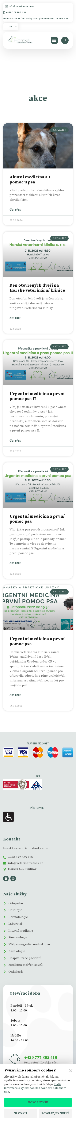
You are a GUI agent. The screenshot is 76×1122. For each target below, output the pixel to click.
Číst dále (15, 209)
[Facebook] (6, 878)
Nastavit (20, 1113)
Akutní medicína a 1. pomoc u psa (31, 180)
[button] (54, 40)
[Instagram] (13, 878)
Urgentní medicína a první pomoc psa (37, 519)
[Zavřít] (70, 1071)
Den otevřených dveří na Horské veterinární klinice (37, 288)
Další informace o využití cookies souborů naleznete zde (35, 1088)
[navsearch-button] (65, 40)
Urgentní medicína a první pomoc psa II (37, 396)
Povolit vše (38, 1102)
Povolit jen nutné (55, 1113)
